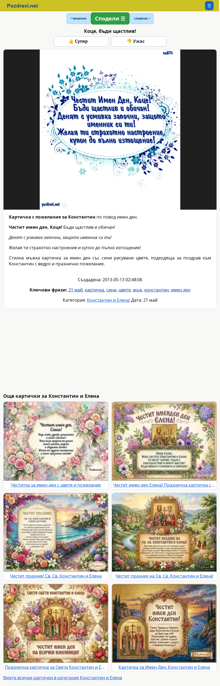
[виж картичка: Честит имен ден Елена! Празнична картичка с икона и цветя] (164, 441)
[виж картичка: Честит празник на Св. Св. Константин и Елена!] (164, 532)
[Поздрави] (25, 5)
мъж (137, 290)
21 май (75, 290)
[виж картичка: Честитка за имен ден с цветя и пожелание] (55, 441)
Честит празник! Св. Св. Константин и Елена (56, 576)
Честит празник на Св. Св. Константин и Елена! (164, 576)
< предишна (78, 18)
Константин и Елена (108, 300)
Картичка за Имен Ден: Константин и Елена (164, 667)
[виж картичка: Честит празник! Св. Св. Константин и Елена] (55, 532)
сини (111, 290)
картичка (94, 290)
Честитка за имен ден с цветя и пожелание (56, 485)
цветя (125, 290)
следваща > (142, 18)
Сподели (107, 18)
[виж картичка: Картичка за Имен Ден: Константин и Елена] (164, 623)
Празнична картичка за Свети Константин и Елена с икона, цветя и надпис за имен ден (56, 667)
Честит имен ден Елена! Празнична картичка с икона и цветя (164, 485)
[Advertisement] (111, 351)
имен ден (180, 290)
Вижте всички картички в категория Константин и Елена (62, 678)
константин (156, 290)
